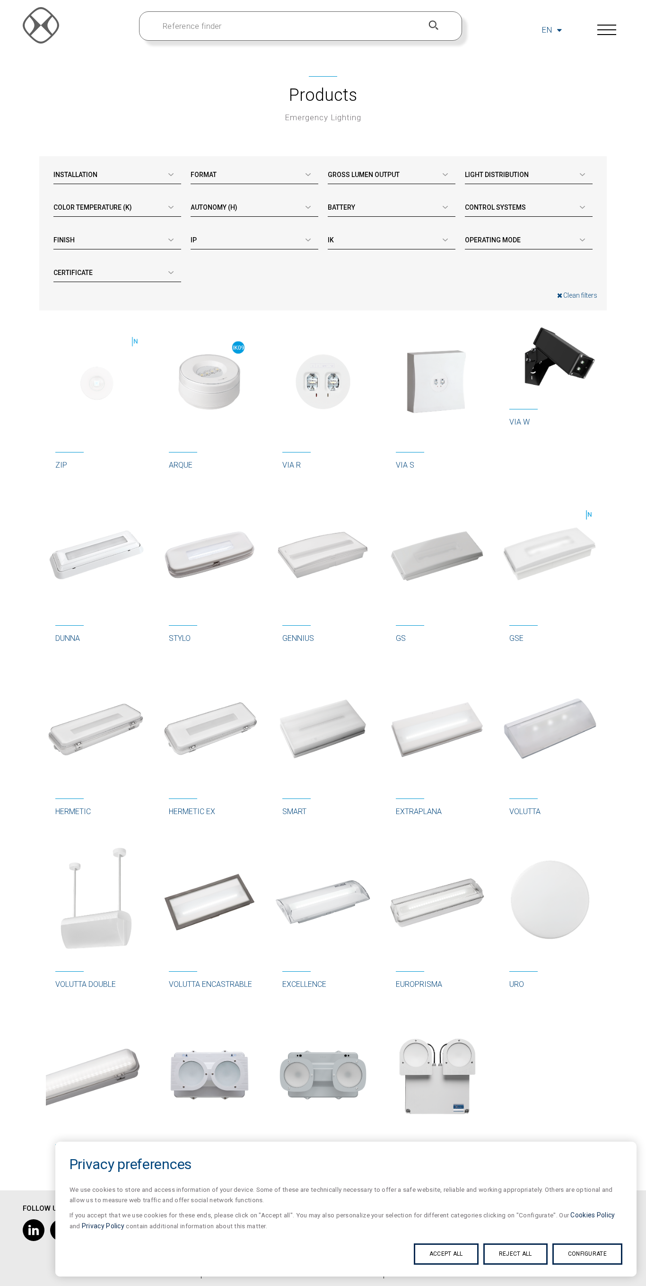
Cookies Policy (592, 1215)
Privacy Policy (103, 1226)
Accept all (446, 1254)
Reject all (515, 1254)
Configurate (587, 1254)
